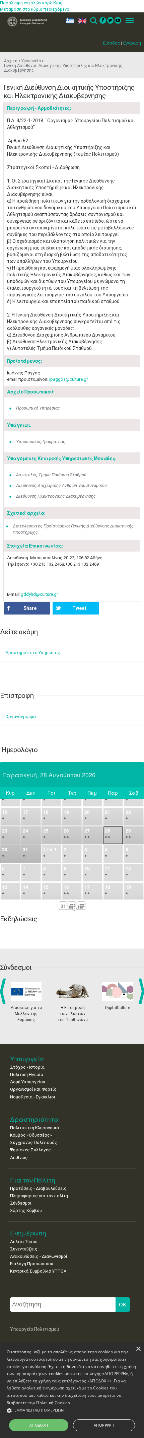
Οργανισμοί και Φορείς (33, 1089)
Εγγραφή (132, 43)
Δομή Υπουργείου (27, 1081)
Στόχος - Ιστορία (27, 1067)
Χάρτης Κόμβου (26, 1210)
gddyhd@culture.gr (39, 594)
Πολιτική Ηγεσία (26, 1074)
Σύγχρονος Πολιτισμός (33, 1142)
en (80, 20)
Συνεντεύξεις (24, 1248)
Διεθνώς (19, 1157)
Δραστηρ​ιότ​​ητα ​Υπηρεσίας (32, 652)
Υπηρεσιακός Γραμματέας (40, 441)
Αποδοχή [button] (38, 1425)
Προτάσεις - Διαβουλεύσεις (38, 1188)
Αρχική (10, 61)
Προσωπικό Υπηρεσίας (38, 408)
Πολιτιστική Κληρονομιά (34, 1127)
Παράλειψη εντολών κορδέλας (31, 2)
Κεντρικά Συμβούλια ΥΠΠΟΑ (38, 1271)
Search (93, 20)
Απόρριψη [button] (104, 1425)
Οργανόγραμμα (20, 716)
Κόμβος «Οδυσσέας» (31, 1135)
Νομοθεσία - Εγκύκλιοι (32, 1096)
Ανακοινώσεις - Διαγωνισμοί (38, 1256)
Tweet (79, 608)
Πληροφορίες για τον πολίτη (39, 1195)
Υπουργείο (31, 61)
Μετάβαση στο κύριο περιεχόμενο (34, 9)
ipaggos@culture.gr (68, 379)
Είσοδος (111, 43)
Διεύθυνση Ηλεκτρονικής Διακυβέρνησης (56, 496)
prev (4, 991)
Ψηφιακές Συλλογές (30, 1149)
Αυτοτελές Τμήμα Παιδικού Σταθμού (51, 474)
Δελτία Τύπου (24, 1241)
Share (30, 608)
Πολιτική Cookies (53, 1403)
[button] (72, 1410)
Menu (127, 20)
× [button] (138, 1349)
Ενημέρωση (28, 1233)
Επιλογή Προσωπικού (31, 1263)
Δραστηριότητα (34, 1119)
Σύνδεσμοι (20, 1203)
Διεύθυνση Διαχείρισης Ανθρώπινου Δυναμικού (61, 485)
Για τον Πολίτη (32, 1180)
